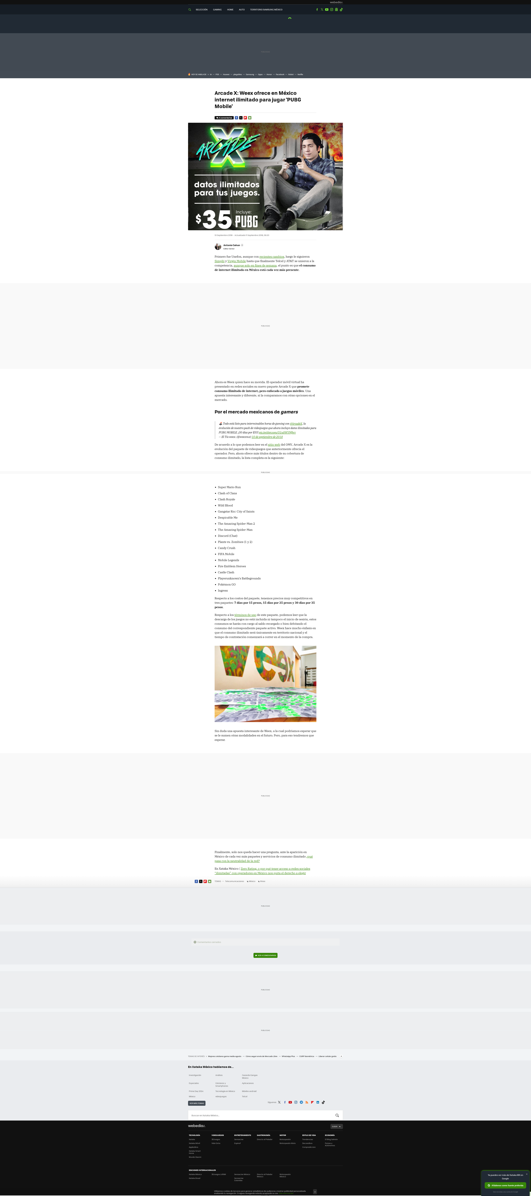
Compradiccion (309, 1147)
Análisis (219, 1075)
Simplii (220, 261)
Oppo (260, 74)
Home (230, 9)
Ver (267, 955)
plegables (237, 74)
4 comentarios (225, 117)
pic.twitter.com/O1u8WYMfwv (277, 432)
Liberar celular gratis (327, 1056)
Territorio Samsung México (266, 9)
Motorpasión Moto (288, 1143)
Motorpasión (285, 1139)
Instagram (331, 9)
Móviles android (249, 1091)
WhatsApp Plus (288, 1056)
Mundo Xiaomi (195, 1157)
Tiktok (341, 9)
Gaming (217, 9)
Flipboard (245, 117)
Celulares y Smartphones (221, 1084)
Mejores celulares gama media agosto (225, 1056)
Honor (269, 74)
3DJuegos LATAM (219, 1174)
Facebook (317, 9)
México (252, 881)
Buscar (337, 1115)
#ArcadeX (296, 423)
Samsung (250, 74)
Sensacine (238, 1139)
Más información (286, 1193)
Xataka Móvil (194, 1143)
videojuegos (221, 1096)
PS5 (217, 74)
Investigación (195, 1075)
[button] (233, 245)
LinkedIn (318, 1102)
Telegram (301, 1102)
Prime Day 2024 (196, 1091)
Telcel (244, 1096)
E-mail (249, 117)
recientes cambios (271, 256)
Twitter (322, 9)
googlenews (336, 9)
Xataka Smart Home (195, 1152)
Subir (334, 1126)
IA (211, 74)
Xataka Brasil (194, 1178)
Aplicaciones (248, 1083)
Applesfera (193, 1147)
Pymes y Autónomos (330, 1144)
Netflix (300, 74)
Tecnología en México (225, 1091)
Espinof (237, 1143)
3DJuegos (216, 1139)
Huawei (226, 74)
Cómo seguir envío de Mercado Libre (262, 1056)
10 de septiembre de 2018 (267, 437)
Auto (242, 9)
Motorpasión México (285, 1175)
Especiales (194, 1083)
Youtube (326, 9)
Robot (291, 74)
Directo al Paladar (264, 1139)
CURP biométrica (307, 1056)
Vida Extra (216, 1143)
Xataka (192, 1139)
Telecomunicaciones (234, 881)
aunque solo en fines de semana (255, 265)
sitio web (274, 444)
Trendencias (307, 1139)
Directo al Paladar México (264, 1175)
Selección (202, 9)
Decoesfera (307, 1143)
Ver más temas (197, 1103)
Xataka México (195, 1174)
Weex (262, 881)
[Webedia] (336, 2)
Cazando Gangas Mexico (250, 1076)
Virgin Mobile (236, 261)
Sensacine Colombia (238, 1179)
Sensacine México (242, 1174)
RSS (307, 1102)
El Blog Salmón (331, 1139)
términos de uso (245, 615)
